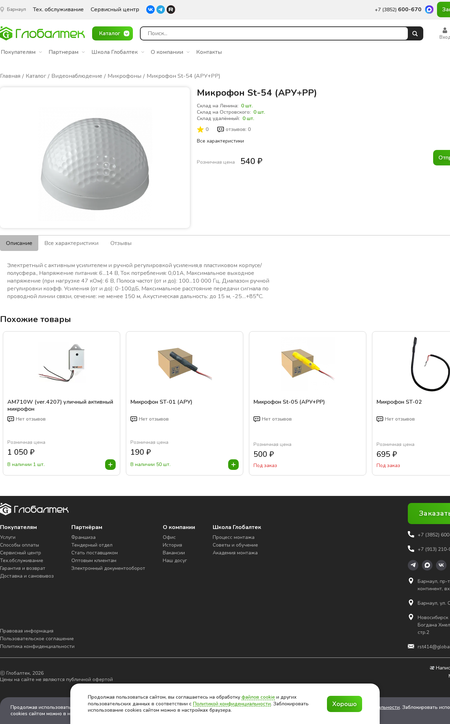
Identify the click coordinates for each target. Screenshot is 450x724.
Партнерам (63, 52)
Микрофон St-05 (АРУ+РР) (289, 402)
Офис (169, 537)
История (172, 545)
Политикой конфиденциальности (232, 703)
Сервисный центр (115, 9)
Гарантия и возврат (22, 568)
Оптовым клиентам (93, 560)
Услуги (7, 537)
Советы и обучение (235, 545)
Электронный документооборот (108, 568)
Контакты (209, 52)
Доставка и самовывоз (27, 576)
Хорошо (344, 704)
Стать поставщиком (94, 552)
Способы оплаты (19, 545)
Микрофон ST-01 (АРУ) (161, 402)
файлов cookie (258, 697)
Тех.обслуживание (21, 560)
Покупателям (18, 52)
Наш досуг (175, 560)
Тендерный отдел (91, 545)
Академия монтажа (235, 552)
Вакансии (174, 552)
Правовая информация (26, 631)
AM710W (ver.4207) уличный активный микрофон (60, 405)
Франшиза (83, 537)
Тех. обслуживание (58, 9)
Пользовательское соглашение (37, 638)
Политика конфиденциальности (37, 646)
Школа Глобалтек (114, 52)
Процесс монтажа (234, 537)
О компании (167, 52)
